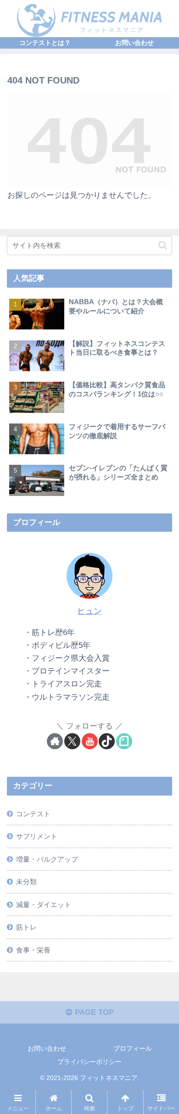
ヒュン (89, 611)
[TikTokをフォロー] (107, 741)
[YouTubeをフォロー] (90, 741)
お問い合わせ (47, 1048)
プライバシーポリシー (89, 1061)
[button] (163, 245)
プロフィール (132, 1048)
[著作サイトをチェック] (55, 741)
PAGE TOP (93, 1012)
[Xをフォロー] (72, 741)
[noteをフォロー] (124, 741)
